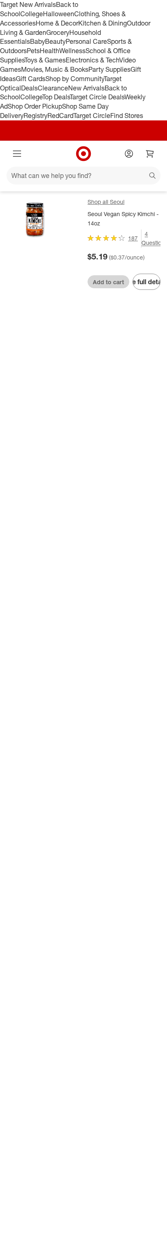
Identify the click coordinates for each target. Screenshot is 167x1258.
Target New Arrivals (28, 4)
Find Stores (126, 115)
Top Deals (56, 97)
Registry (35, 115)
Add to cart (108, 282)
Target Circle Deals (97, 97)
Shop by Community (74, 79)
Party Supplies (109, 69)
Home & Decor (57, 23)
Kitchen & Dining (102, 23)
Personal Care (86, 41)
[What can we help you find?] (83, 175)
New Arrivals (86, 88)
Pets (33, 51)
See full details (147, 282)
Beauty (55, 41)
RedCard (60, 115)
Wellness (72, 51)
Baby (37, 41)
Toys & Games (45, 60)
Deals (29, 88)
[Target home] (83, 154)
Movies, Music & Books (54, 69)
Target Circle (91, 115)
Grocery (57, 32)
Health (49, 51)
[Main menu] (17, 154)
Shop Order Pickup (35, 106)
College (31, 14)
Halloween (58, 14)
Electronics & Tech (92, 60)
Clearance (53, 88)
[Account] (129, 154)
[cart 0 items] (150, 154)
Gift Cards (30, 79)
